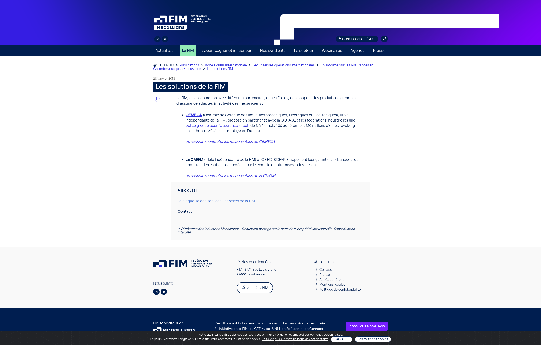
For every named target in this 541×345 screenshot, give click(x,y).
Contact (325, 269)
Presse (379, 51)
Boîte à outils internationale (226, 65)
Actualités (164, 51)
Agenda (357, 51)
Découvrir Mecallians (367, 326)
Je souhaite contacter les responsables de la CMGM (230, 176)
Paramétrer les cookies (373, 339)
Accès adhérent (331, 279)
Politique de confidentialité (340, 289)
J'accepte (342, 339)
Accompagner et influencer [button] (226, 51)
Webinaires (332, 51)
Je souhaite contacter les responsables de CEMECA (230, 142)
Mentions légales (332, 284)
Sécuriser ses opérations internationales (284, 65)
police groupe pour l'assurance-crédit (218, 126)
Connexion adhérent (359, 39)
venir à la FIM (257, 288)
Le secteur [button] (303, 51)
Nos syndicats (273, 51)
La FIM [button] (188, 51)
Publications (189, 65)
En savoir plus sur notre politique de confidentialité (295, 339)
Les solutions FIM (220, 69)
